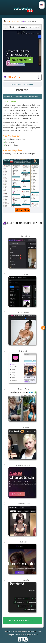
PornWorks (23, 427)
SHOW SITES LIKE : (22, 84)
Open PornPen (10, 101)
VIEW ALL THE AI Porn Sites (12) (22, 620)
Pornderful (23, 580)
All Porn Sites (22, 210)
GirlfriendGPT (23, 236)
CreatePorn (23, 312)
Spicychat (23, 274)
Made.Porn (23, 389)
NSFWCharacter (23, 465)
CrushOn (23, 351)
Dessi (23, 542)
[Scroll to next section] (43, 328)
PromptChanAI (23, 504)
